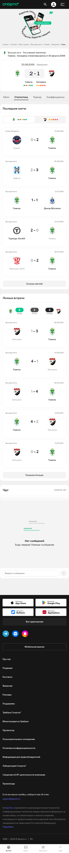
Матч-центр (24, 44)
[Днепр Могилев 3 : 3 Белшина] (39, 85)
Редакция (7, 668)
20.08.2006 (28, 64)
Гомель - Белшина (51, 44)
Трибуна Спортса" (12, 712)
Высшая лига (36, 44)
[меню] (62, 4)
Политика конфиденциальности (19, 748)
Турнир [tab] (37, 97)
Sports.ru (10, 807)
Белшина (41, 82)
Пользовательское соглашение (19, 739)
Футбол (14, 44)
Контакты (7, 676)
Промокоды (9, 783)
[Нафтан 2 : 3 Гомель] (30, 85)
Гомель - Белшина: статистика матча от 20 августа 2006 (63, 44)
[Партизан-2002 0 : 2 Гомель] (24, 85)
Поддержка (9, 703)
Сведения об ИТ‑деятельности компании (24, 774)
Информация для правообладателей (21, 757)
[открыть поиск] (45, 4)
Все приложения (34, 621)
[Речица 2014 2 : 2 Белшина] (44, 85)
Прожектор (8, 730)
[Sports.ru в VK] (16, 634)
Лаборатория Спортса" (14, 765)
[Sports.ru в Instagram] (26, 634)
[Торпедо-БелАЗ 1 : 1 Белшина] (37, 85)
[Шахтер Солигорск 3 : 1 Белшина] (42, 85)
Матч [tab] (6, 97)
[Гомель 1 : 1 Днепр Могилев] (28, 85)
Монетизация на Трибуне (16, 721)
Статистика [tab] (21, 97)
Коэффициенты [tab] (56, 97)
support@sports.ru (11, 798)
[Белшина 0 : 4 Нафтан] (41, 85)
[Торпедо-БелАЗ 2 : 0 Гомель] (26, 85)
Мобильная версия (34, 646)
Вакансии (7, 685)
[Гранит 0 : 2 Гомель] (32, 85)
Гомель (29, 82)
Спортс (6, 44)
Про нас (7, 659)
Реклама (7, 694)
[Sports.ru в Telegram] (6, 634)
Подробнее (8, 826)
